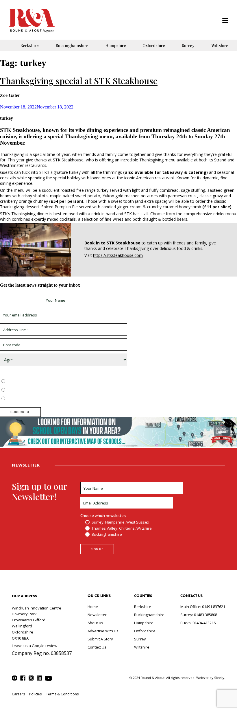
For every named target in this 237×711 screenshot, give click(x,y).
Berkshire (29, 45)
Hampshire (115, 45)
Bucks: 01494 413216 (198, 622)
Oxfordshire (153, 45)
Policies (35, 694)
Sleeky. (219, 677)
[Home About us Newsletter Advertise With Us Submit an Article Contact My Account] (225, 21)
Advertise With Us (103, 630)
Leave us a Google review (34, 645)
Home (93, 606)
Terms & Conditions (62, 694)
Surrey (188, 45)
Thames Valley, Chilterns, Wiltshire (36, 390)
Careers (18, 694)
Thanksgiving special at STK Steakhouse (79, 80)
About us (95, 622)
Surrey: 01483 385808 (198, 614)
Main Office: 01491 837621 (202, 606)
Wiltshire (219, 45)
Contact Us (97, 647)
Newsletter (97, 614)
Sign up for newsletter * (21, 300)
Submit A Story (100, 639)
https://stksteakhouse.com (118, 255)
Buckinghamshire (71, 45)
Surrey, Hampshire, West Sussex (35, 381)
